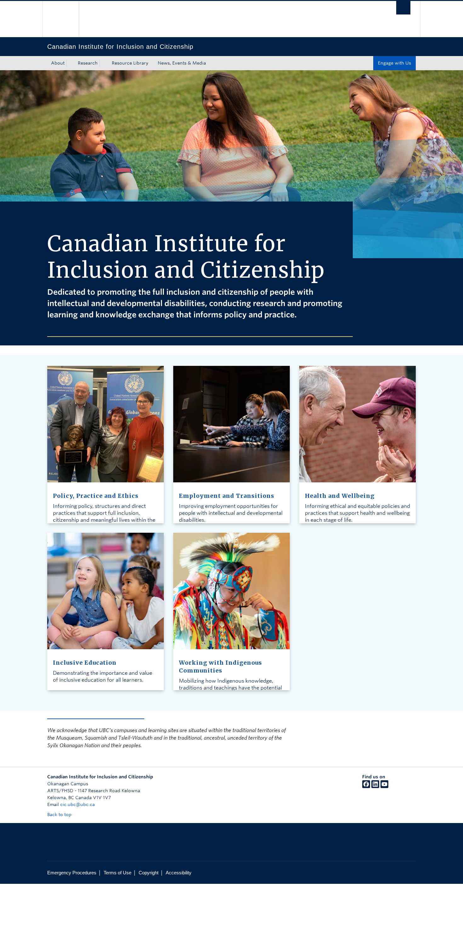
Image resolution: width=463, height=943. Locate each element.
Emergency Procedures (71, 872)
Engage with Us (394, 62)
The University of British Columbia (61, 19)
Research (88, 62)
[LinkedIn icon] (375, 786)
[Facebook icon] (366, 786)
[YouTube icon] (384, 786)
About (58, 62)
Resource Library (130, 62)
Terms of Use (117, 872)
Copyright (148, 872)
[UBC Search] (403, 7)
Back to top (60, 814)
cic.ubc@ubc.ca (77, 804)
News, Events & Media (182, 62)
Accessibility (178, 872)
